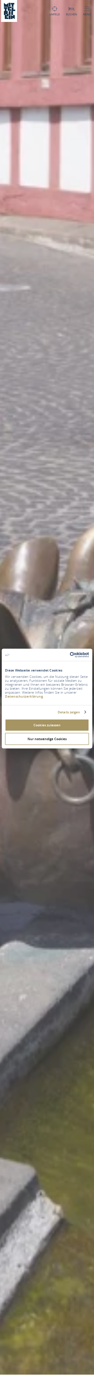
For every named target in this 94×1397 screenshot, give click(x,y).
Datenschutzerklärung (24, 696)
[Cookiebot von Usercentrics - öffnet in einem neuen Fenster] (70, 655)
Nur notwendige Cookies (47, 738)
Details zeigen (69, 712)
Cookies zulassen (47, 725)
